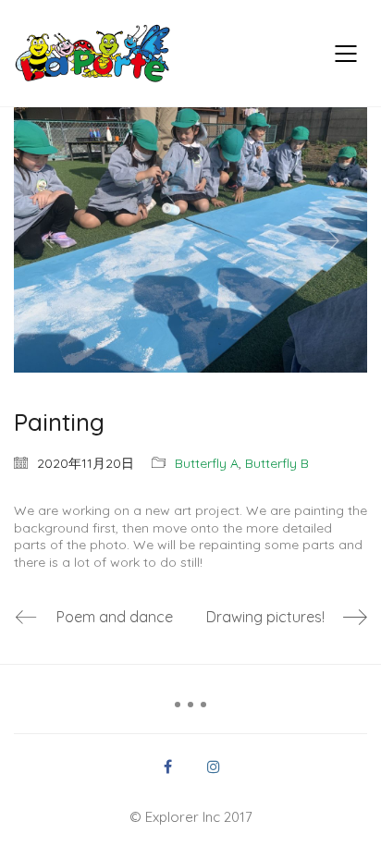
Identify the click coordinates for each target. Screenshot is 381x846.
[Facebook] (167, 766)
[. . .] (190, 711)
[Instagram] (213, 766)
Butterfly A (207, 463)
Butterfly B (277, 463)
